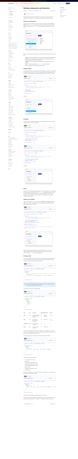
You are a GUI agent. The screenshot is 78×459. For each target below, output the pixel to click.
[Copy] (54, 78)
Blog (28, 3)
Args (9, 34)
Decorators (10, 37)
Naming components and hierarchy (13, 42)
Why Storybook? (10, 22)
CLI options (10, 147)
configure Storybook (40, 192)
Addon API (10, 113)
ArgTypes (9, 140)
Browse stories (10, 27)
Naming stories (27, 68)
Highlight (9, 95)
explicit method (35, 26)
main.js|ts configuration (11, 137)
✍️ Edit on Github (52, 403)
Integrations (10, 60)
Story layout (10, 124)
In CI (9, 59)
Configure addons (11, 106)
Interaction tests (10, 52)
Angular (30, 10)
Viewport (9, 99)
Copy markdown (53, 10)
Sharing (9, 80)
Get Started (10, 20)
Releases (9, 149)
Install (9, 23)
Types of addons (10, 110)
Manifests (9, 78)
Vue (27, 10)
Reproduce (10, 166)
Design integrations (11, 84)
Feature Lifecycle (10, 155)
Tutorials (11, 11)
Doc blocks (10, 67)
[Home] (11, 3)
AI (8, 72)
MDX (9, 65)
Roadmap (9, 156)
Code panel (10, 68)
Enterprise (37, 3)
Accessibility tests (11, 53)
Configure (10, 117)
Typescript (50, 78)
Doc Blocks (10, 143)
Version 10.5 (10, 17)
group (35, 72)
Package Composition (11, 87)
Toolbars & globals (11, 98)
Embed (9, 83)
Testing (9, 50)
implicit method (30, 25)
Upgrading (9, 154)
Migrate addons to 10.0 (11, 114)
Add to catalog (10, 109)
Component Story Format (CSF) (12, 139)
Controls (9, 94)
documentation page (40, 64)
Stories (9, 33)
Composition (10, 86)
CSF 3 (25, 76)
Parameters (10, 141)
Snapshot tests (10, 56)
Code (9, 162)
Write (9, 105)
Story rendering (10, 122)
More (40, 10)
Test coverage (10, 57)
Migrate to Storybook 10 (11, 151)
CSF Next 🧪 (29, 76)
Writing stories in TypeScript (12, 48)
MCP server (10, 75)
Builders (9, 129)
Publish (9, 82)
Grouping (25, 119)
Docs (16, 3)
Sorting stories (27, 256)
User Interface (10, 125)
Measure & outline (11, 97)
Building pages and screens (12, 45)
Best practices (10, 76)
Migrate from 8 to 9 (11, 152)
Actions (9, 91)
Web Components (35, 10)
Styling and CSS (10, 118)
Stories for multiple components (13, 46)
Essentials (10, 90)
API (10, 9)
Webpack (9, 132)
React (25, 10)
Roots (25, 188)
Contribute (10, 159)
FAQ (9, 168)
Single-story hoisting (28, 199)
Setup (9, 29)
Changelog (11, 14)
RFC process (10, 160)
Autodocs (9, 64)
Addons (21, 3)
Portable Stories (10, 144)
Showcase (25, 3)
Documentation (10, 163)
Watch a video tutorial (29, 14)
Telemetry (9, 120)
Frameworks (10, 25)
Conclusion (10, 30)
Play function (10, 38)
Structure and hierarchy (29, 21)
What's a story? (10, 26)
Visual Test (32, 3)
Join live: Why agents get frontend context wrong (39, 0)
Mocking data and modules (12, 44)
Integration (10, 121)
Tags (9, 41)
